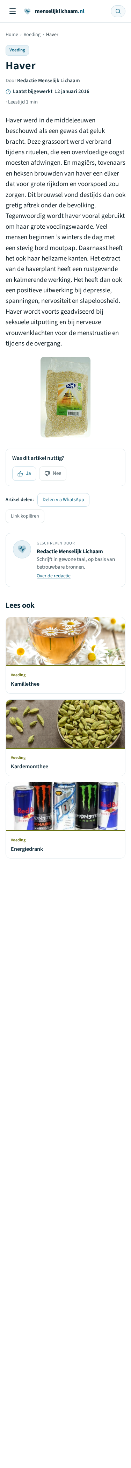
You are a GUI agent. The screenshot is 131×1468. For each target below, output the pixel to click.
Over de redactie (54, 575)
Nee (57, 473)
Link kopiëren (25, 516)
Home (12, 34)
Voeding (32, 34)
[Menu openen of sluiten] (13, 11)
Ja (28, 473)
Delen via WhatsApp (63, 499)
